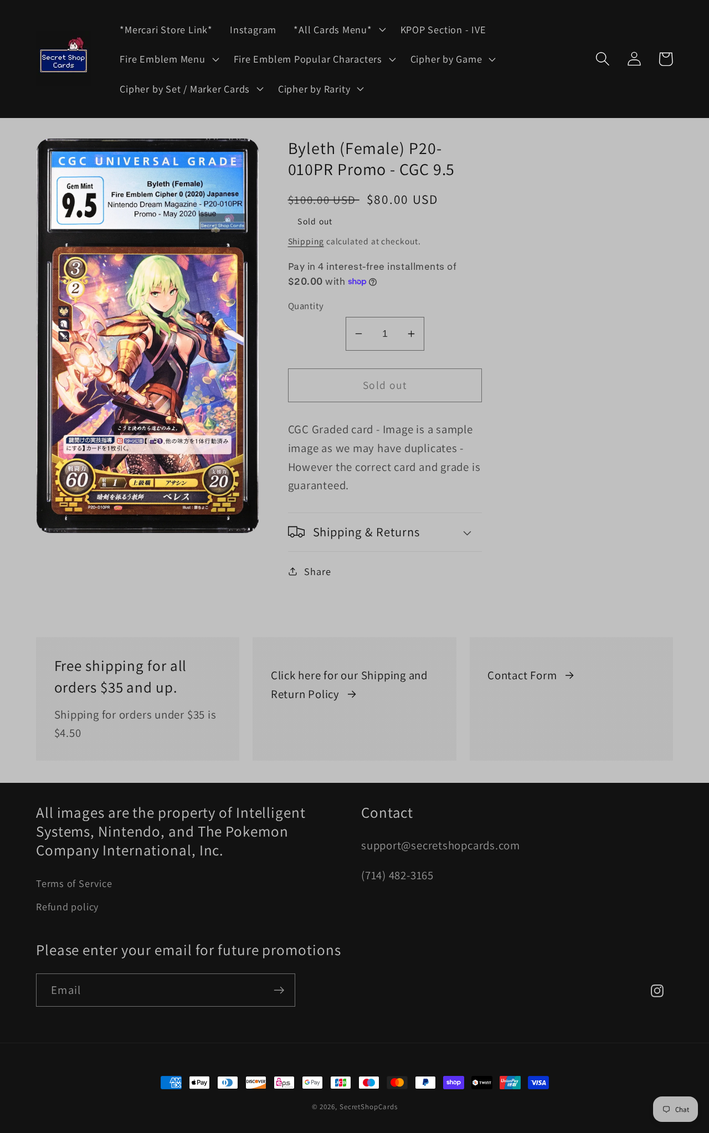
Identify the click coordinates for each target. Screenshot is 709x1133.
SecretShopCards (369, 1106)
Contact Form (522, 675)
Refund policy (67, 906)
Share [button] (317, 570)
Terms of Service (74, 883)
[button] (338, 29)
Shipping (306, 241)
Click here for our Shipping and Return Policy (349, 684)
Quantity (306, 306)
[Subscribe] (279, 990)
